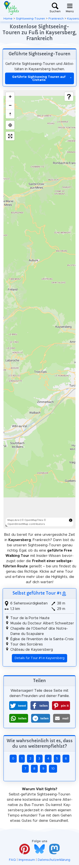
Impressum (27, 859)
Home (8, 18)
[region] (39, 309)
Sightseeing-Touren (30, 18)
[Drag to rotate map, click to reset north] (10, 114)
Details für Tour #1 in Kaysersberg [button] (40, 658)
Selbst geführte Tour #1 (37, 593)
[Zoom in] (10, 96)
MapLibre (13, 520)
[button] (18, 705)
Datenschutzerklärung (54, 859)
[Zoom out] (10, 105)
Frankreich (56, 18)
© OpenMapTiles (32, 520)
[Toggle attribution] (70, 520)
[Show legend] (69, 96)
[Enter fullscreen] (10, 136)
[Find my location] (10, 125)
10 (53, 768)
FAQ (12, 859)
